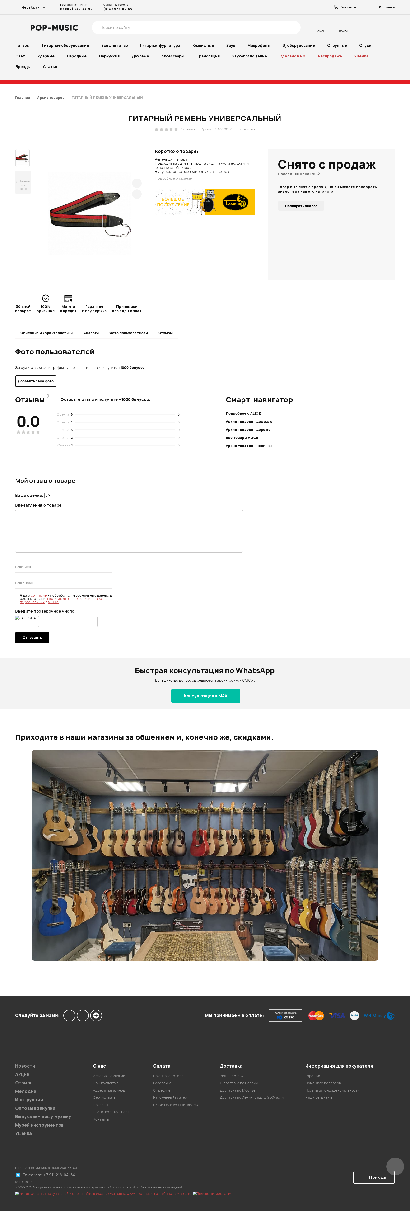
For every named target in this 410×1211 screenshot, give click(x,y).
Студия (366, 45)
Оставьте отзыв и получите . (105, 399)
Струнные (337, 45)
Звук (230, 45)
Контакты (101, 1119)
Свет (20, 56)
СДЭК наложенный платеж (175, 1104)
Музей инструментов (39, 1125)
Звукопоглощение (249, 56)
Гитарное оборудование (65, 45)
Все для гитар (114, 45)
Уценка (361, 56)
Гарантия (313, 1075)
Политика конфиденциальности (332, 1090)
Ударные (46, 56)
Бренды (23, 66)
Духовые (140, 56)
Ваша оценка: (29, 495)
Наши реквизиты (319, 1097)
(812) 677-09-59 (117, 9)
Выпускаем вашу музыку (43, 1117)
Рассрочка (162, 1083)
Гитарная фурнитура (160, 45)
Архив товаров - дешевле (249, 421)
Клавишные (203, 45)
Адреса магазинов (109, 1090)
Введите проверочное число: (45, 611)
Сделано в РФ (292, 56)
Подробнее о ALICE (243, 413)
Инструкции (29, 1100)
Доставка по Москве (238, 1090)
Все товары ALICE (242, 437)
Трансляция (208, 56)
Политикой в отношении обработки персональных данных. (63, 600)
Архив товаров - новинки (249, 445)
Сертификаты (104, 1097)
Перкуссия (109, 56)
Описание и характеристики (46, 333)
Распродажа (330, 56)
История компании (109, 1075)
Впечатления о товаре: (39, 505)
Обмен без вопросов (323, 1083)
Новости (25, 1066)
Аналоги (91, 333)
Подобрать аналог (301, 206)
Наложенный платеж (170, 1097)
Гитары (22, 45)
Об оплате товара (168, 1075)
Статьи (50, 66)
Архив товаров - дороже (248, 429)
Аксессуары (172, 56)
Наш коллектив (105, 1083)
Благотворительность (112, 1112)
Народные (77, 56)
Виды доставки (232, 1075)
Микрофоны (258, 45)
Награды (100, 1104)
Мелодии (25, 1091)
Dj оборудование (299, 45)
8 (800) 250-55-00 (76, 9)
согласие (39, 595)
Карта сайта (24, 1181)
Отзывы (165, 333)
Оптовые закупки (35, 1108)
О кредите (162, 1090)
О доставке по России (239, 1083)
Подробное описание (173, 178)
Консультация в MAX (206, 695)
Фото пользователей (128, 333)
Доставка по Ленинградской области (252, 1097)
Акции (22, 1075)
